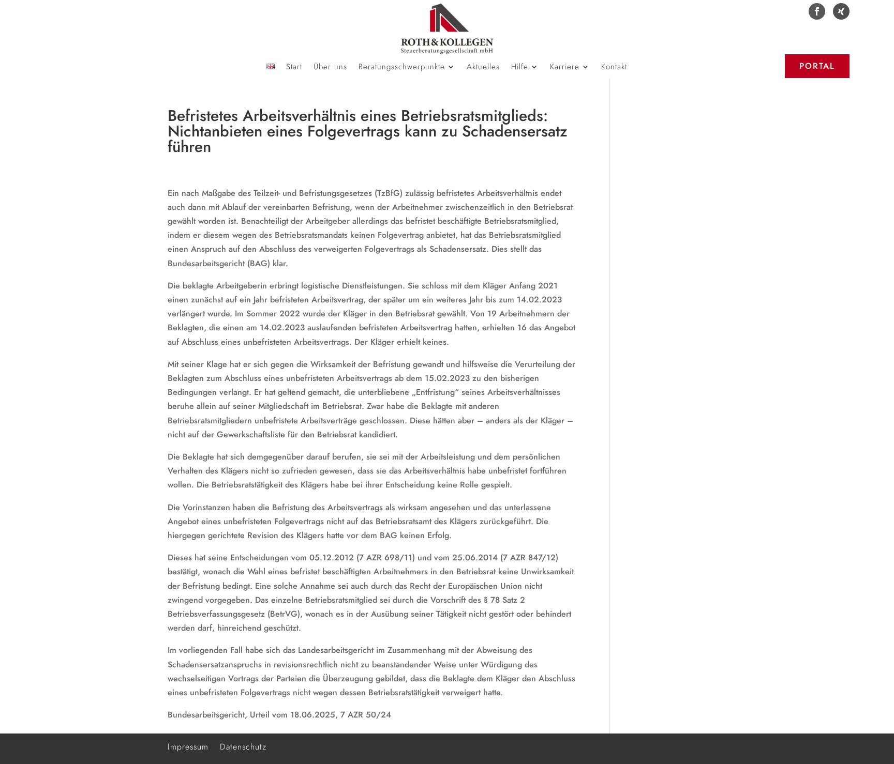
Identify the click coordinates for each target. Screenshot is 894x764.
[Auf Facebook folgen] (817, 11)
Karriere (564, 67)
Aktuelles (483, 67)
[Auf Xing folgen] (841, 11)
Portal (817, 66)
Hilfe (519, 67)
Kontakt (614, 67)
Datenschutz (243, 746)
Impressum (188, 746)
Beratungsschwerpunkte (402, 67)
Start (294, 67)
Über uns (330, 67)
